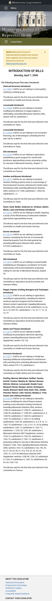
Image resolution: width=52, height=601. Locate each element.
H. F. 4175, (7, 295)
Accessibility (10, 591)
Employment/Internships (16, 585)
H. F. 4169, (7, 133)
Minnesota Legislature (26, 2)
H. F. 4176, (7, 332)
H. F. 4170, (7, 154)
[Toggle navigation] (6, 8)
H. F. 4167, (7, 89)
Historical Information (14, 582)
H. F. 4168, (7, 108)
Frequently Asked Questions (17, 594)
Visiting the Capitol (13, 588)
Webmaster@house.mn (16, 64)
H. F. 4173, (7, 234)
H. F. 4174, (7, 262)
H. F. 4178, (7, 398)
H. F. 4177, (7, 356)
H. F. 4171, (7, 179)
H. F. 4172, (7, 213)
